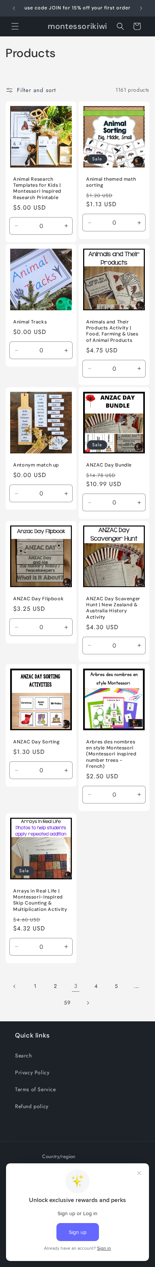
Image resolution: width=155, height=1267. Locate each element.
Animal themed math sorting (111, 182)
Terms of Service (35, 1089)
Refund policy (32, 1106)
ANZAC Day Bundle (109, 465)
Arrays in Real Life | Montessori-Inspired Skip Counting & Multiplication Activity (40, 900)
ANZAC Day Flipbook (38, 599)
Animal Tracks (30, 322)
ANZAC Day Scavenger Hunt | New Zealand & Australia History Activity (113, 608)
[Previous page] (14, 986)
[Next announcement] (141, 8)
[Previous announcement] (14, 8)
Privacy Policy (32, 1072)
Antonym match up (36, 465)
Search (23, 1055)
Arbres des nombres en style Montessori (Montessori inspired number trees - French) (111, 754)
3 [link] (76, 986)
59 (67, 1002)
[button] (15, 26)
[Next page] (87, 1003)
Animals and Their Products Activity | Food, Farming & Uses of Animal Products (112, 331)
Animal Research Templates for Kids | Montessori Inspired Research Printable (37, 188)
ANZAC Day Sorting (36, 742)
